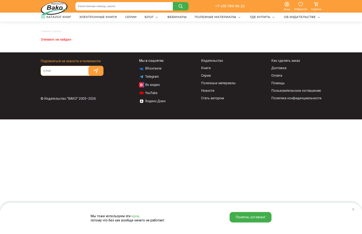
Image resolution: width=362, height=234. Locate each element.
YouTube (151, 93)
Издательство (212, 61)
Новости (207, 91)
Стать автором (212, 98)
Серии (206, 76)
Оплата (276, 76)
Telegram (152, 77)
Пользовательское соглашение (296, 91)
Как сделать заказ (285, 61)
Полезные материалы (218, 83)
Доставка (278, 68)
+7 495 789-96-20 (230, 6)
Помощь (278, 83)
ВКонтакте (153, 68)
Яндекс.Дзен (155, 101)
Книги (206, 68)
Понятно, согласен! (250, 217)
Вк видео (152, 85)
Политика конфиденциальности (296, 98)
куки (135, 216)
